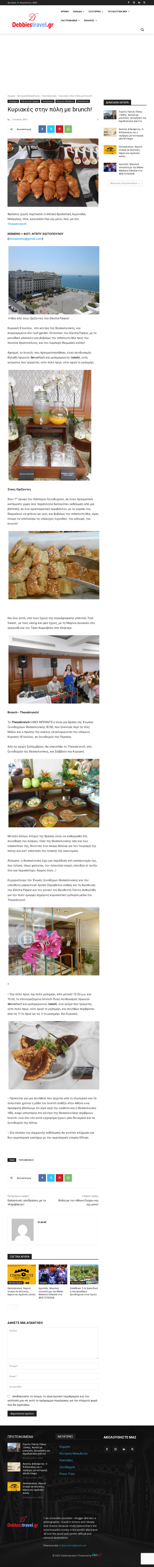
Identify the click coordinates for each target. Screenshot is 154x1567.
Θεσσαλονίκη (49, 95)
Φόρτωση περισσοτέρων (123, 183)
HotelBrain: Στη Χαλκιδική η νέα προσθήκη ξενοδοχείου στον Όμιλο (84, 1291)
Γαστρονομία (47, 101)
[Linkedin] (139, 3)
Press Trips (67, 1474)
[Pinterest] (59, 129)
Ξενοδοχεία (13, 101)
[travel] (23, 1230)
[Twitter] (144, 3)
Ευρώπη (65, 1446)
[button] (142, 29)
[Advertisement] (77, 62)
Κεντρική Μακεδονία (28, 95)
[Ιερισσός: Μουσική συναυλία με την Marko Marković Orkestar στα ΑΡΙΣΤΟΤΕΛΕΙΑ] (53, 1274)
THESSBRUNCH (26, 1160)
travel (42, 1222)
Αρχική (11, 95)
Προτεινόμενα (15, 1282)
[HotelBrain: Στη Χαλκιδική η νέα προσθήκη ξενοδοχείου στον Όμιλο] (84, 1274)
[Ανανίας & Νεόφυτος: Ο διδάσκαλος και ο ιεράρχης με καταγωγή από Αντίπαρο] (110, 132)
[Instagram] (134, 3)
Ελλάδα (43, 1282)
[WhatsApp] (68, 129)
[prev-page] (10, 1306)
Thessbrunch (17, 224)
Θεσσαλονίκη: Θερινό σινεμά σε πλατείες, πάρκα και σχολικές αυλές (22, 1291)
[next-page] (16, 1306)
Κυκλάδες (66, 1460)
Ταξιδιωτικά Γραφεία (30, 101)
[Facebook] (129, 3)
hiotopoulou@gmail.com (72, 1545)
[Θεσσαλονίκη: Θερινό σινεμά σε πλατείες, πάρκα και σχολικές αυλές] (22, 1274)
